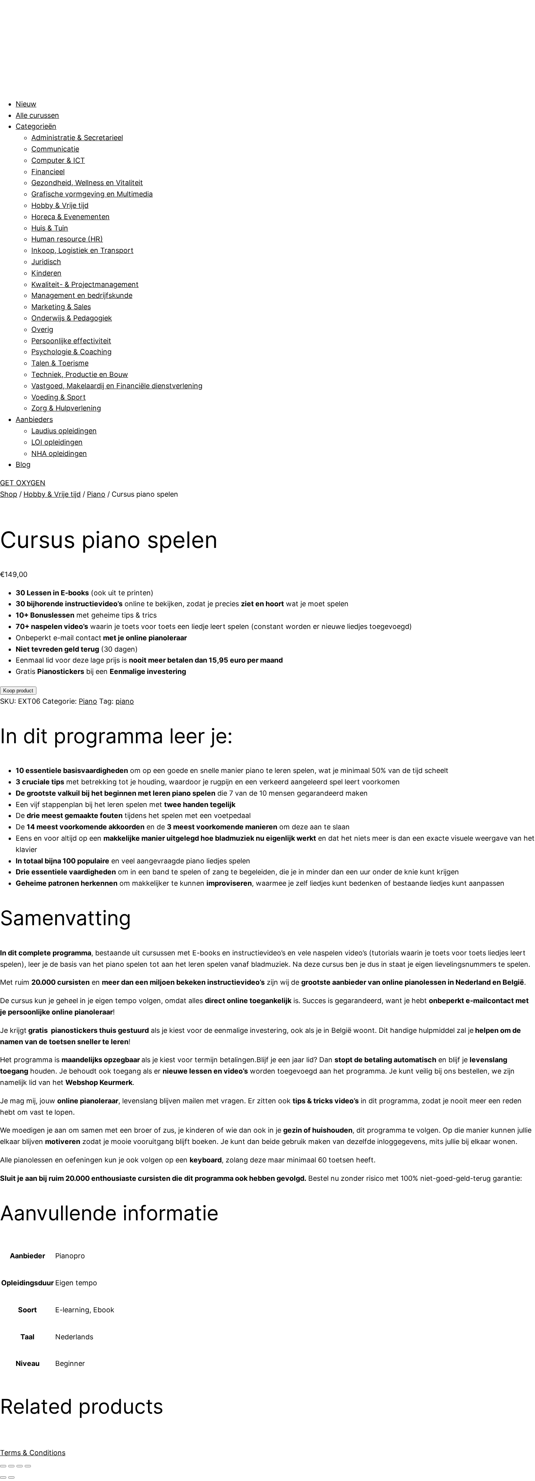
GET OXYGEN (22, 483)
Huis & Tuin (49, 228)
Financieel (48, 172)
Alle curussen (37, 115)
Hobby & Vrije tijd (60, 205)
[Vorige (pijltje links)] (3, 1477)
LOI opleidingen (57, 442)
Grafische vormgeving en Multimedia (92, 194)
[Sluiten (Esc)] (28, 1466)
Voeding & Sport (58, 397)
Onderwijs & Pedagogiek (71, 318)
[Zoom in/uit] (3, 1466)
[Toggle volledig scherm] (11, 1466)
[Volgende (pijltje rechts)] (11, 1477)
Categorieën (36, 126)
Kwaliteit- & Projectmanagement (85, 284)
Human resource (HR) (67, 239)
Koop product (18, 691)
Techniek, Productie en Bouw (79, 374)
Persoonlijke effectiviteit (71, 341)
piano (125, 701)
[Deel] (19, 1466)
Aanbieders (34, 419)
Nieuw (26, 104)
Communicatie (55, 149)
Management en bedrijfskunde (81, 295)
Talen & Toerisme (60, 363)
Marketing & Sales (61, 307)
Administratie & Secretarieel (77, 137)
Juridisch (46, 262)
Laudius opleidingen (64, 431)
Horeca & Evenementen (70, 217)
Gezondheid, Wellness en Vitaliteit (87, 182)
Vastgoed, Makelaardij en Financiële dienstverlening (116, 386)
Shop (8, 494)
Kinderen (46, 273)
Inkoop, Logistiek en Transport (82, 250)
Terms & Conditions (32, 1453)
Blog (23, 464)
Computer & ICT (58, 160)
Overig (42, 329)
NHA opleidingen (59, 453)
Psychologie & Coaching (71, 352)
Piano (96, 494)
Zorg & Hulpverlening (66, 408)
